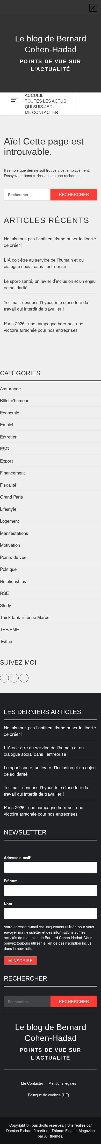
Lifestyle (8, 509)
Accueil (34, 95)
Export (6, 460)
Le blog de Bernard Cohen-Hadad (50, 44)
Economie (9, 412)
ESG (4, 448)
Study (5, 605)
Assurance (10, 388)
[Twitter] (50, 4)
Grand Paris (11, 496)
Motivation (10, 545)
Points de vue (13, 557)
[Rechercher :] (27, 194)
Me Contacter (41, 112)
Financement (12, 472)
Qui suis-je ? (39, 107)
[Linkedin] (60, 4)
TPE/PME (9, 629)
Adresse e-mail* (17, 857)
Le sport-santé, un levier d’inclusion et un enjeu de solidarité (50, 284)
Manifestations (14, 533)
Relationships (13, 581)
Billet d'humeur (14, 400)
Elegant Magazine (80, 1130)
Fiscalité (8, 484)
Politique (8, 569)
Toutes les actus (45, 101)
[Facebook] (40, 4)
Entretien (8, 436)
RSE (4, 593)
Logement (9, 520)
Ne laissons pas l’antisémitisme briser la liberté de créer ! (50, 241)
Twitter (6, 641)
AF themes (53, 1136)
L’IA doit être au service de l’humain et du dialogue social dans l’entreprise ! (44, 263)
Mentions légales (62, 1083)
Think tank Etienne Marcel (25, 617)
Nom (8, 903)
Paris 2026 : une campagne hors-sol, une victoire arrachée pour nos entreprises (43, 326)
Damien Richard (19, 1130)
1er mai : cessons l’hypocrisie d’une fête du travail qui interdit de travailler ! (46, 305)
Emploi (6, 424)
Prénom (10, 880)
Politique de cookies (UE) (48, 1094)
